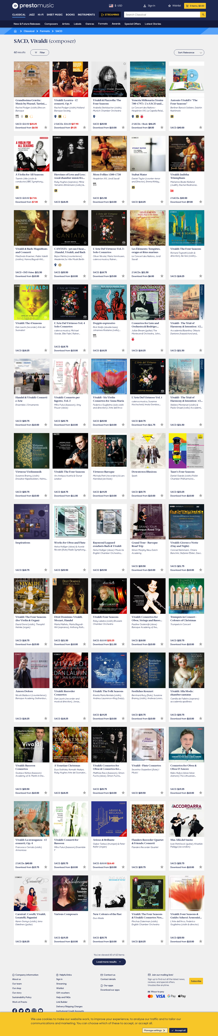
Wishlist (176, 5)
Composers (51, 24)
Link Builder (61, 1002)
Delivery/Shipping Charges (69, 1006)
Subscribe (196, 981)
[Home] (15, 31)
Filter (42, 52)
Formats (103, 23)
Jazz (32, 14)
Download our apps (110, 990)
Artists (66, 24)
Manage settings (153, 1030)
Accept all (180, 1030)
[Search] (203, 14)
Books (70, 14)
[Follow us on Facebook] (15, 1010)
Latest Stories (153, 24)
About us (16, 979)
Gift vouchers (63, 992)
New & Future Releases (27, 24)
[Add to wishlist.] (46, 127)
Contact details (108, 979)
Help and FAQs (63, 997)
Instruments (86, 14)
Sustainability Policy (21, 997)
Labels (77, 24)
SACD (58, 31)
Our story (16, 992)
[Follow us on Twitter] (22, 1010)
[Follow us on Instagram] (35, 1010)
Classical (19, 14)
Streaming (112, 14)
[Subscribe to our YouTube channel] (41, 1010)
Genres (90, 24)
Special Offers (133, 24)
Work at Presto (19, 1002)
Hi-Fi (41, 14)
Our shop (16, 988)
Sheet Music (55, 14)
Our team (17, 983)
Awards (116, 23)
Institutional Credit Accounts (70, 1011)
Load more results (106, 961)
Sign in (151, 5)
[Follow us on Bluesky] (28, 1010)
